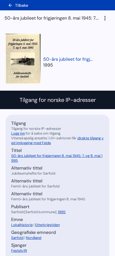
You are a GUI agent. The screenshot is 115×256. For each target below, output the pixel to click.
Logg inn (18, 133)
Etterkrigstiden (47, 224)
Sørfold (17, 237)
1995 (48, 65)
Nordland (33, 237)
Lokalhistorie (22, 224)
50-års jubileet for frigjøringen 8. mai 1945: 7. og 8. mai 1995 (68, 59)
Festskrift (19, 250)
